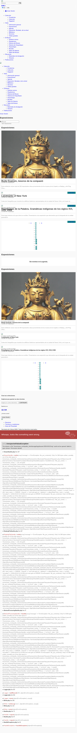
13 (36, 245)
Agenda (11, 28)
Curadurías (12, 17)
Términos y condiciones (12, 424)
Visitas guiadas (13, 36)
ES (4, 7)
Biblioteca (12, 32)
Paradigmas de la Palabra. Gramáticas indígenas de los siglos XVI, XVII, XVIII (37, 209)
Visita (6, 23)
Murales (11, 48)
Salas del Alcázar (14, 52)
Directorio (8, 422)
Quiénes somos (13, 39)
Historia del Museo (14, 43)
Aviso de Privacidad (11, 426)
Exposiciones (13, 26)
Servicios (11, 34)
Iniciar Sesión (10, 11)
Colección (8, 15)
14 (36, 247)
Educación (8, 54)
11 (36, 241)
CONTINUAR (23, 402)
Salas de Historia (14, 50)
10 (36, 239)
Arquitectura (12, 41)
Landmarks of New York (14, 196)
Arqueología (12, 47)
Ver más (71, 192)
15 (36, 249)
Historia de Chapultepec (16, 45)
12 (36, 243)
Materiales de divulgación (16, 56)
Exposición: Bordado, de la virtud (18, 30)
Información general (15, 24)
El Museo (8, 37)
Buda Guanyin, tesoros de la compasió (22, 181)
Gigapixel (11, 21)
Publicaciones (9, 60)
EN (8, 7)
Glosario (11, 58)
